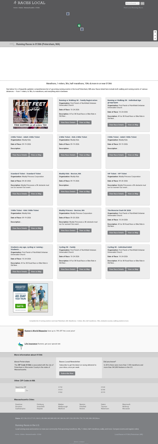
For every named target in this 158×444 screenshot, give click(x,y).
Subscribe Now (67, 428)
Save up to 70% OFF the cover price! (61, 385)
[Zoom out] (155, 35)
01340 (103, 441)
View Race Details (93, 119)
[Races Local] (15, 3)
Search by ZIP (20, 441)
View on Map (110, 119)
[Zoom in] (155, 32)
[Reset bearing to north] (155, 38)
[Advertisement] (79, 64)
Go (142, 3)
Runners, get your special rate (49, 398)
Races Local (31, 3)
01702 (60, 441)
